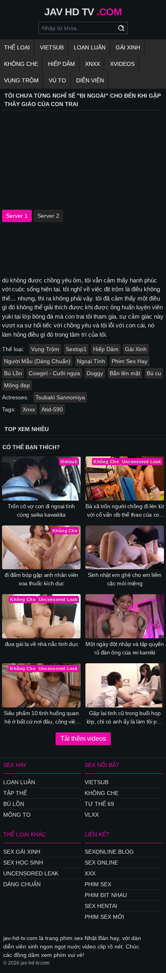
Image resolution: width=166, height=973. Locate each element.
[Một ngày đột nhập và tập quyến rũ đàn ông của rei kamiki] (124, 616)
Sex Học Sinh (23, 862)
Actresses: (15, 397)
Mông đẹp (17, 385)
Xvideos (122, 64)
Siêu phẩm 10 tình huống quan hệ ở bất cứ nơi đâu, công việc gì (41, 718)
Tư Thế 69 (99, 804)
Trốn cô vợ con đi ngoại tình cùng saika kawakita (41, 510)
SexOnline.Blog (109, 851)
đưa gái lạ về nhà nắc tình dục (41, 644)
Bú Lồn (13, 373)
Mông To (17, 815)
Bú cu (154, 373)
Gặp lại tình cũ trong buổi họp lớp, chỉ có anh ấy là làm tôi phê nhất (125, 718)
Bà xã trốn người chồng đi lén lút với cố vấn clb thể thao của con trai (124, 511)
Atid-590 (52, 409)
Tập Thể (15, 793)
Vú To (57, 80)
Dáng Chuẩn (22, 884)
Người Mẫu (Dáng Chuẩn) (37, 361)
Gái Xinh (128, 47)
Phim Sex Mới (104, 917)
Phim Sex (98, 884)
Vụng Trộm (21, 80)
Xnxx (92, 64)
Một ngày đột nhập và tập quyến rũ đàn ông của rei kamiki (124, 648)
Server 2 (48, 216)
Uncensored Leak (30, 873)
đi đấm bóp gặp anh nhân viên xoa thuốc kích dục (41, 579)
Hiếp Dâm (61, 64)
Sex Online (101, 862)
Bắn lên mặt (125, 373)
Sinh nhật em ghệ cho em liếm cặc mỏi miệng (125, 579)
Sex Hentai (101, 906)
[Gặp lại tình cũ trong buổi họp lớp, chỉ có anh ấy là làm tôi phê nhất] (124, 685)
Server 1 (17, 216)
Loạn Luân (90, 47)
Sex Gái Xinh (21, 851)
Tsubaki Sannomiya (60, 397)
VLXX (92, 815)
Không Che (21, 64)
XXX (90, 873)
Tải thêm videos (83, 738)
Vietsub (52, 47)
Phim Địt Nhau (106, 895)
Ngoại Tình (91, 361)
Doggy (95, 373)
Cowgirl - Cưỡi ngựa (54, 373)
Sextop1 (76, 349)
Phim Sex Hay (129, 361)
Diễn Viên (90, 80)
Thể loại (17, 47)
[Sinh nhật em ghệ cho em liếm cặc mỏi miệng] (124, 547)
